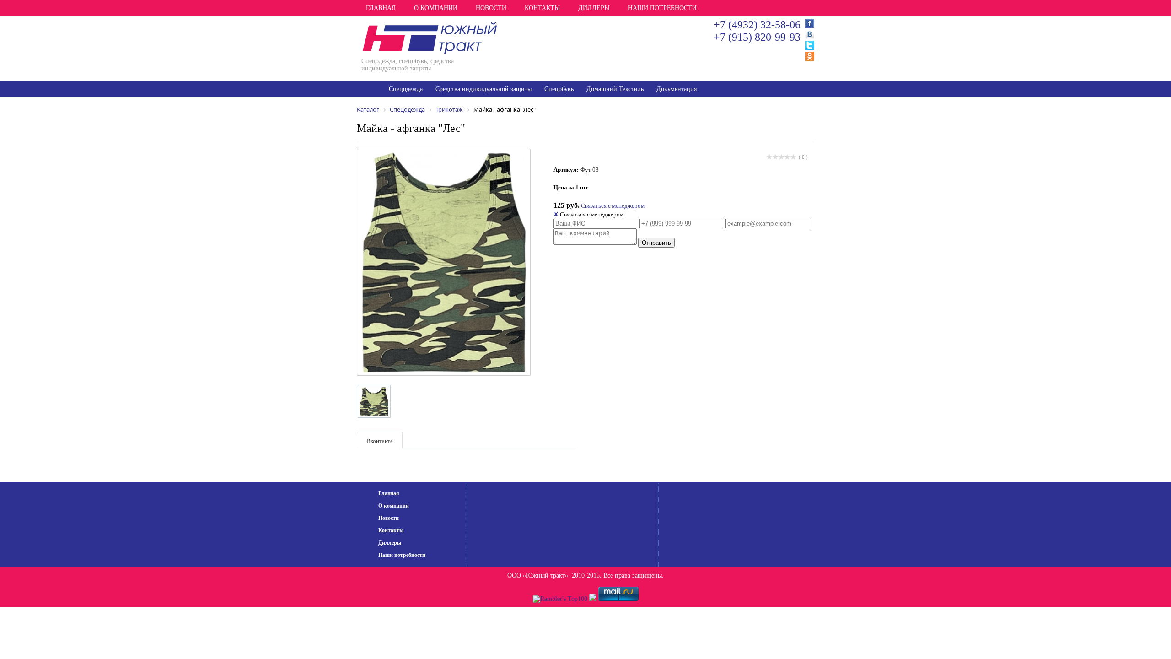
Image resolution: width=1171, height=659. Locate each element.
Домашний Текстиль (615, 89)
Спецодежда (406, 89)
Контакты (542, 8)
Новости (491, 8)
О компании (435, 8)
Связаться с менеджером (613, 205)
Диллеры (594, 8)
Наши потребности (662, 8)
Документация (676, 89)
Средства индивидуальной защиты (483, 89)
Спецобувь (559, 89)
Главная (381, 8)
